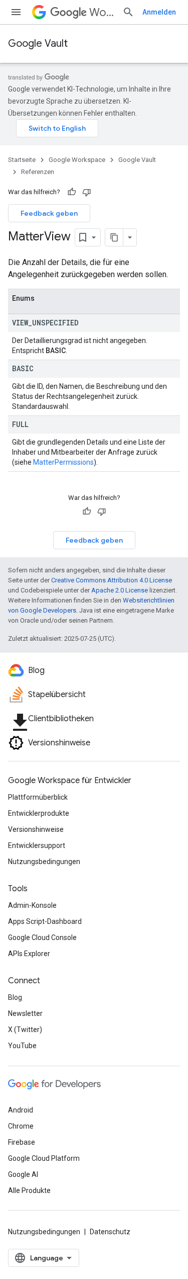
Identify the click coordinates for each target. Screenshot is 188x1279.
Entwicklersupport (36, 845)
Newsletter (25, 1013)
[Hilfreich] (71, 192)
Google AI (23, 1174)
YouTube (22, 1046)
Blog (15, 997)
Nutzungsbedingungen (44, 862)
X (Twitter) (25, 1030)
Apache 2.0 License (119, 590)
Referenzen (37, 172)
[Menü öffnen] (16, 12)
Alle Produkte (29, 1190)
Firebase (21, 1142)
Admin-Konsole (32, 905)
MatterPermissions (63, 462)
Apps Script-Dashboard (45, 921)
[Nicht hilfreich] (86, 192)
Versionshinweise (36, 829)
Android (20, 1110)
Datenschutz (110, 1232)
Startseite (22, 159)
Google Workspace (77, 159)
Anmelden (159, 12)
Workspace (101, 12)
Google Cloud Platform (44, 1158)
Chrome (21, 1126)
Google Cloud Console (42, 937)
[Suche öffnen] (128, 12)
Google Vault (38, 43)
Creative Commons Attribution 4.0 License (111, 580)
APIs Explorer (29, 954)
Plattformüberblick (38, 797)
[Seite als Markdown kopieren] (114, 237)
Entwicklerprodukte (38, 813)
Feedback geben (49, 213)
